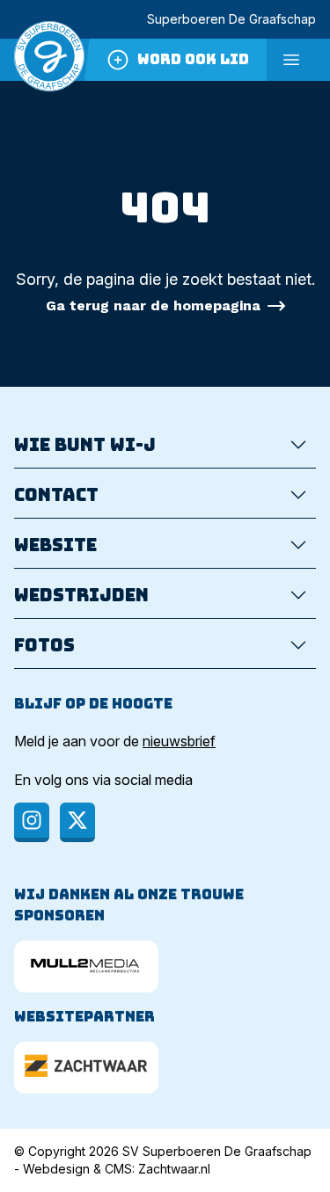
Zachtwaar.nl (174, 1168)
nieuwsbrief (179, 741)
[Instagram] (31, 822)
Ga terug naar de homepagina (153, 305)
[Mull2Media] (86, 966)
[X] (77, 822)
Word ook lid (193, 59)
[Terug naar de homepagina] (49, 60)
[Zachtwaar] (86, 1068)
